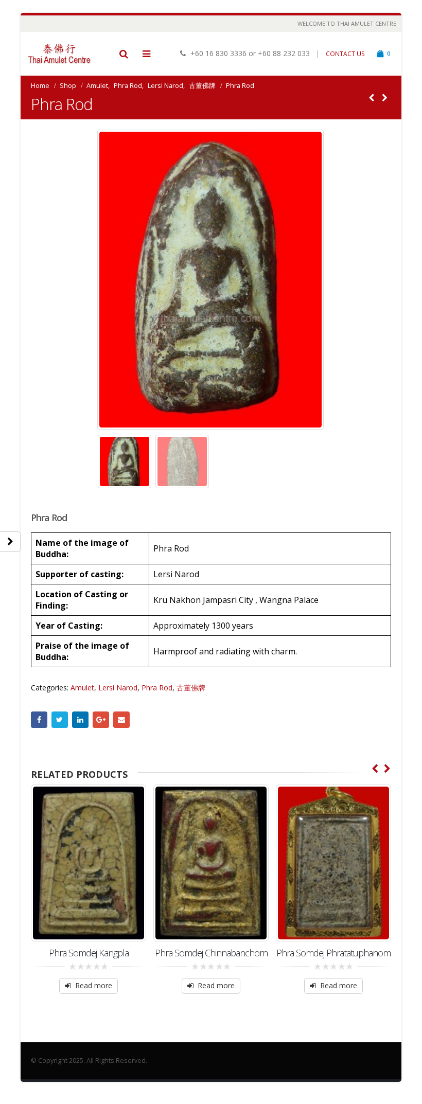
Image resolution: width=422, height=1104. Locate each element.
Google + (101, 719)
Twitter (59, 719)
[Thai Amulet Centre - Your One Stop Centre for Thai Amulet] (59, 53)
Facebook (39, 719)
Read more (93, 985)
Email (121, 719)
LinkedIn (80, 719)
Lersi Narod (117, 687)
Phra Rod (157, 687)
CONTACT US (345, 53)
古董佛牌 (191, 687)
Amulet (82, 687)
